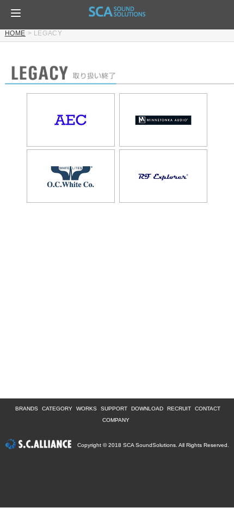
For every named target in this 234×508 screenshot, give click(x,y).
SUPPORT (114, 409)
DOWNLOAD (147, 409)
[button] (15, 13)
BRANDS (26, 409)
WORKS (86, 409)
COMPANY (116, 420)
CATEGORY (57, 409)
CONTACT (207, 409)
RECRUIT (179, 409)
